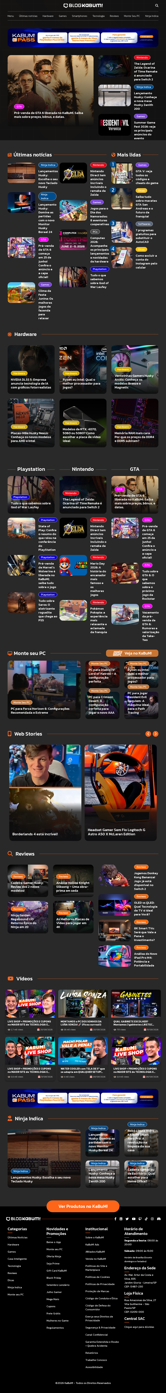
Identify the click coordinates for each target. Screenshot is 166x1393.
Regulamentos (55, 1328)
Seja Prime (53, 1263)
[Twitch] (140, 1219)
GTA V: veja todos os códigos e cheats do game (147, 177)
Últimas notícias (28, 16)
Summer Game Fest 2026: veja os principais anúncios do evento (144, 130)
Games (63, 16)
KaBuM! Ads (92, 1244)
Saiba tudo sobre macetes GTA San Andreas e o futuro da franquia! (146, 206)
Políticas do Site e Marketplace (96, 1268)
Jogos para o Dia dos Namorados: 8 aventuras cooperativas (99, 216)
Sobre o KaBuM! (94, 1237)
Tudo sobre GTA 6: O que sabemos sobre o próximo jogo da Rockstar (150, 585)
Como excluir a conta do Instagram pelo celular (146, 261)
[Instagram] (152, 1219)
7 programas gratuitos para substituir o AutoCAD (146, 236)
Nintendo (142, 57)
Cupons (51, 1306)
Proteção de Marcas (97, 1291)
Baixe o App (54, 1242)
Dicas (141, 190)
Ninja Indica (151, 16)
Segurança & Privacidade (100, 1327)
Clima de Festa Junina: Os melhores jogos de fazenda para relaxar (45, 304)
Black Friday (54, 1278)
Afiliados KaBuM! (95, 1252)
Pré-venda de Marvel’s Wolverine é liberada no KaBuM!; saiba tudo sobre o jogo (47, 575)
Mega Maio (53, 1299)
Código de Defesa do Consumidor (98, 1307)
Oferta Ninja (54, 1256)
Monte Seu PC (132, 16)
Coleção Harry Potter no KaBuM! (114, 834)
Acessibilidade (94, 1367)
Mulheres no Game (58, 1320)
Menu (11, 16)
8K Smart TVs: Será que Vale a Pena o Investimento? (145, 934)
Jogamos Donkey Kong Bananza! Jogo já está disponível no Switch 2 (146, 881)
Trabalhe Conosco (96, 1360)
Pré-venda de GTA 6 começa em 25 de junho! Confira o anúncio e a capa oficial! (46, 261)
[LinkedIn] (121, 1219)
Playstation (100, 269)
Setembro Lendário (58, 1285)
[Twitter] (127, 1219)
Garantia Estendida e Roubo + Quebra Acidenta (102, 1344)
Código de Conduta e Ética (101, 1298)
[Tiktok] (146, 1219)
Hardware (48, 16)
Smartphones (79, 16)
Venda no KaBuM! (95, 1259)
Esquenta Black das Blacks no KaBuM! (43, 834)
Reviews (114, 16)
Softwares (144, 224)
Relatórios (91, 1353)
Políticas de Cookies (97, 1277)
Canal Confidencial (96, 1335)
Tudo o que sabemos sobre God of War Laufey (99, 281)
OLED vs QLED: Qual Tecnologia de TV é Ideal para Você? (145, 908)
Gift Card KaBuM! (57, 1271)
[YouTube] (133, 1219)
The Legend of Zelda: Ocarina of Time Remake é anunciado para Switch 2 (145, 71)
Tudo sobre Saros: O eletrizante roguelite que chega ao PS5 (47, 610)
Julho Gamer (54, 1292)
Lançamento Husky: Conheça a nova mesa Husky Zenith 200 (145, 101)
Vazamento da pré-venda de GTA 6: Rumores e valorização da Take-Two (150, 626)
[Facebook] (115, 1219)
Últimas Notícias (17, 1237)
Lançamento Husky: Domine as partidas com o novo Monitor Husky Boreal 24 (47, 218)
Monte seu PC (16, 1294)
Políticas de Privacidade (100, 1284)
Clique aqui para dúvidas (139, 1327)
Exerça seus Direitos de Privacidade (99, 1318)
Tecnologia (98, 16)
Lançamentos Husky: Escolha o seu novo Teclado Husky (48, 179)
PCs (95, 232)
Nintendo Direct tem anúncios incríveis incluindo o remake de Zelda (98, 183)
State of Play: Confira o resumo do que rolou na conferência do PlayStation (47, 538)
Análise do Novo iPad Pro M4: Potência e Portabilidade (145, 959)
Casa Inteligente (17, 1259)
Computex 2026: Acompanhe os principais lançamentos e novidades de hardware (99, 250)
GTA (43, 239)
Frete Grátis (53, 1313)
